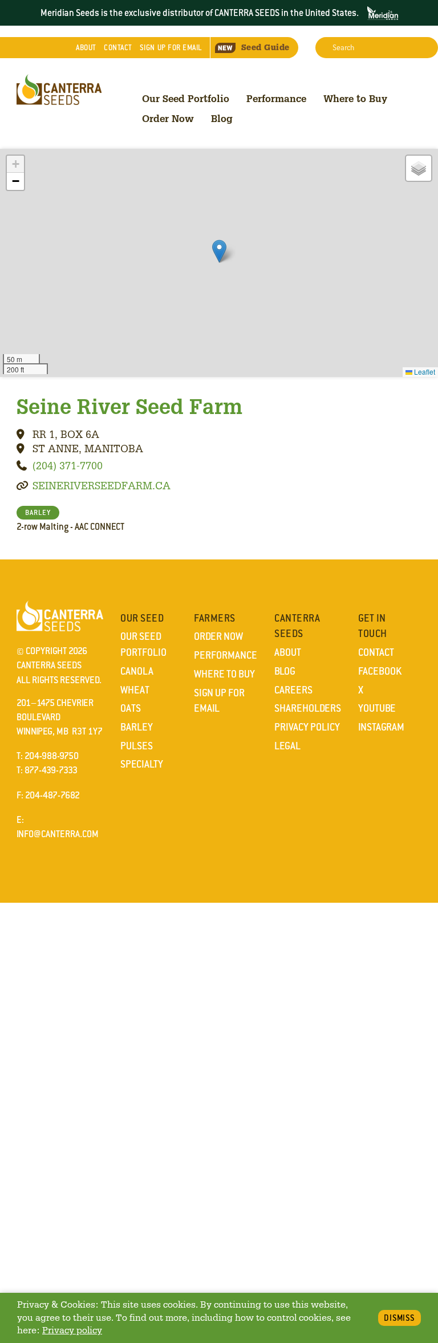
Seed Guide (265, 47)
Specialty (141, 764)
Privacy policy (72, 1330)
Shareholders (307, 708)
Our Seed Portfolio (185, 98)
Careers (293, 690)
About (86, 47)
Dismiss (399, 1318)
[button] (219, 251)
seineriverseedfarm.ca (102, 485)
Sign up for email (171, 47)
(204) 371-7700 (68, 465)
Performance (276, 98)
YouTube (377, 708)
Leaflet (423, 371)
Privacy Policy (307, 727)
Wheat (134, 690)
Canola (136, 671)
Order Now (168, 118)
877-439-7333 (51, 770)
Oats (130, 708)
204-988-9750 (52, 756)
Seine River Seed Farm (129, 406)
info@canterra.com (58, 834)
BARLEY (38, 512)
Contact (118, 47)
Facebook (380, 671)
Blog (222, 118)
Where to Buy (355, 98)
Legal (287, 746)
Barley (136, 727)
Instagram (381, 727)
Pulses (136, 746)
